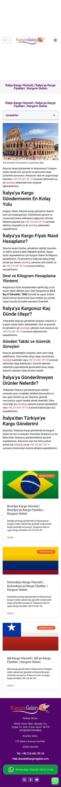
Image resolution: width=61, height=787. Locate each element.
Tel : (30, 753)
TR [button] (5, 40)
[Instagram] (24, 779)
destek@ (10, 182)
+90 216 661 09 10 (23, 179)
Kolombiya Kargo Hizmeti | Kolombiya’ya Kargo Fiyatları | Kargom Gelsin (27, 585)
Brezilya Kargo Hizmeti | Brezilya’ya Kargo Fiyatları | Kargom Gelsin (25, 509)
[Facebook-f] (30, 779)
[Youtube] (36, 779)
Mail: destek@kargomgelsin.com (30, 759)
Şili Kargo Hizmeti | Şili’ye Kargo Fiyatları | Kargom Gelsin (29, 660)
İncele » (10, 537)
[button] (54, 115)
